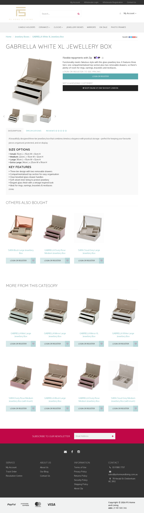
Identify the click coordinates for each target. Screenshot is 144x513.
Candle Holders (26, 27)
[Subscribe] (112, 436)
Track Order (11, 471)
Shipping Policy (81, 484)
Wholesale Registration (113, 2)
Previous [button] (3, 115)
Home (8, 36)
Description (14, 131)
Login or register (18, 261)
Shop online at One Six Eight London (101, 88)
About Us (44, 467)
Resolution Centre (14, 476)
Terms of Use (80, 467)
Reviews (50, 131)
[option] (32, 81)
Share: (125, 37)
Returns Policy (80, 476)
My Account (75, 2)
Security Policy (80, 480)
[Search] (78, 14)
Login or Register (100, 76)
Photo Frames (118, 27)
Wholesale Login (91, 2)
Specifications (33, 131)
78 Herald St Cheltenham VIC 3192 (121, 480)
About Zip (78, 488)
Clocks (58, 27)
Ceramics (44, 27)
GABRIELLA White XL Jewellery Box (48, 36)
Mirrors (91, 27)
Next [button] (55, 115)
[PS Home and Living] (21, 13)
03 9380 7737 (118, 467)
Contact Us (131, 2)
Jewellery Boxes (75, 27)
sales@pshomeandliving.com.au (123, 474)
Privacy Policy (80, 471)
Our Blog (44, 471)
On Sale (103, 27)
